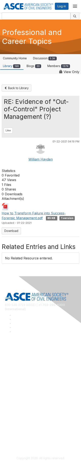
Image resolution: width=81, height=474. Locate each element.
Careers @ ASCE (16, 355)
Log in (62, 6)
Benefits (10, 398)
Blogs (33, 66)
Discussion (44, 58)
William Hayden (40, 159)
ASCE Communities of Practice (25, 367)
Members (58, 66)
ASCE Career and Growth (22, 361)
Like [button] (8, 130)
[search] (75, 16)
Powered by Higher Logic (40, 465)
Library (11, 66)
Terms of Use (14, 434)
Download (11, 231)
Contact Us (12, 404)
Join (8, 392)
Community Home (15, 58)
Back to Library (18, 88)
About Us (11, 428)
